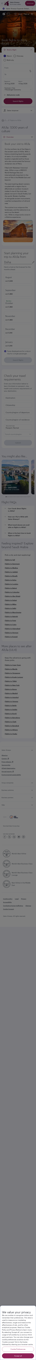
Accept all (18, 1356)
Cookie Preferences (18, 1349)
